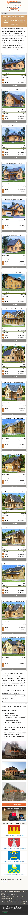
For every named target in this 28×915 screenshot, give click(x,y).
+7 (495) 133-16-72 (12, 5)
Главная (4, 16)
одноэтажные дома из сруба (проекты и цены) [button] (13, 696)
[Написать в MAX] (18, 7)
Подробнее (14, 85)
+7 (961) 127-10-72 (12, 7)
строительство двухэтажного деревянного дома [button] (14, 706)
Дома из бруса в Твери (12, 16)
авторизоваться (5, 881)
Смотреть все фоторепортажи (14, 804)
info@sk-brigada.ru (8, 898)
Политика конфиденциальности (8, 900)
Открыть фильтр (14, 24)
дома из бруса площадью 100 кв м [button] (10, 701)
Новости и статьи (21, 900)
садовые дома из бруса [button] (8, 698)
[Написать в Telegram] (20, 7)
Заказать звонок (14, 9)
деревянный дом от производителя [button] (11, 693)
